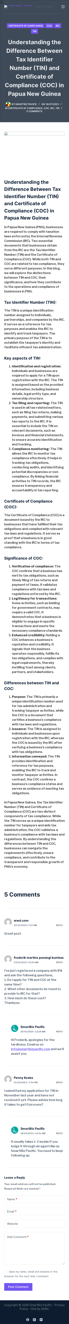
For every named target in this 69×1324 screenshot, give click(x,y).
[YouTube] (41, 1319)
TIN (34, 31)
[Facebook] (27, 1319)
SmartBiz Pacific (33, 1027)
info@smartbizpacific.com (30, 1049)
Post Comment (18, 1287)
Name (12, 1199)
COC (49, 25)
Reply (59, 925)
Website (12, 1224)
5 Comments (34, 111)
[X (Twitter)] (34, 1319)
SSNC (45, 1309)
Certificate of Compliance (25, 25)
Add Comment (18, 1237)
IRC (58, 25)
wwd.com (21, 920)
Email (11, 1211)
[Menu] (63, 6)
